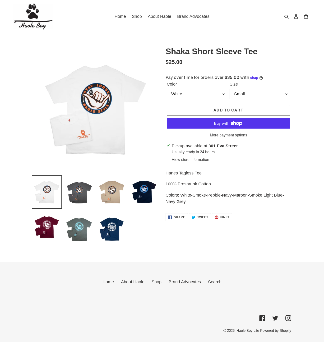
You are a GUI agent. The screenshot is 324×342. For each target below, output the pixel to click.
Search (215, 281)
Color (172, 84)
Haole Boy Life (247, 330)
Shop (157, 281)
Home (108, 281)
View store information (190, 160)
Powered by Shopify (275, 330)
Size (234, 84)
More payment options (228, 135)
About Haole (132, 281)
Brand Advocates (185, 281)
